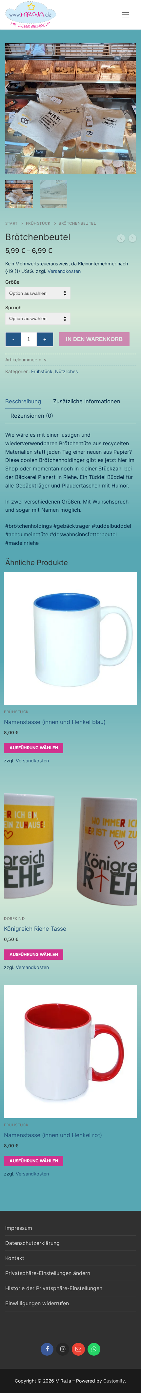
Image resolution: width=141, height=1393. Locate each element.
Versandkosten (64, 271)
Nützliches (66, 371)
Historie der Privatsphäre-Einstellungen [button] (53, 1288)
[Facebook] (47, 1349)
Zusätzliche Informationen (86, 401)
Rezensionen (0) (31, 415)
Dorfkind (14, 918)
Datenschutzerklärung (32, 1243)
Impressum (18, 1228)
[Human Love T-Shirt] (132, 239)
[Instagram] (62, 1349)
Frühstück (38, 223)
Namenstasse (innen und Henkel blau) (55, 721)
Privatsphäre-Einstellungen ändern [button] (47, 1273)
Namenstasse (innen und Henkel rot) (53, 1135)
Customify (114, 1380)
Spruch (13, 307)
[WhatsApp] (94, 1349)
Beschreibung (23, 401)
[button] (125, 54)
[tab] (23, 401)
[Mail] (78, 1349)
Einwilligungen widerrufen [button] (37, 1303)
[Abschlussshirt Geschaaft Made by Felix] (121, 239)
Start (11, 223)
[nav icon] (125, 15)
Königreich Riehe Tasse (35, 928)
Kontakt (14, 1258)
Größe (12, 282)
